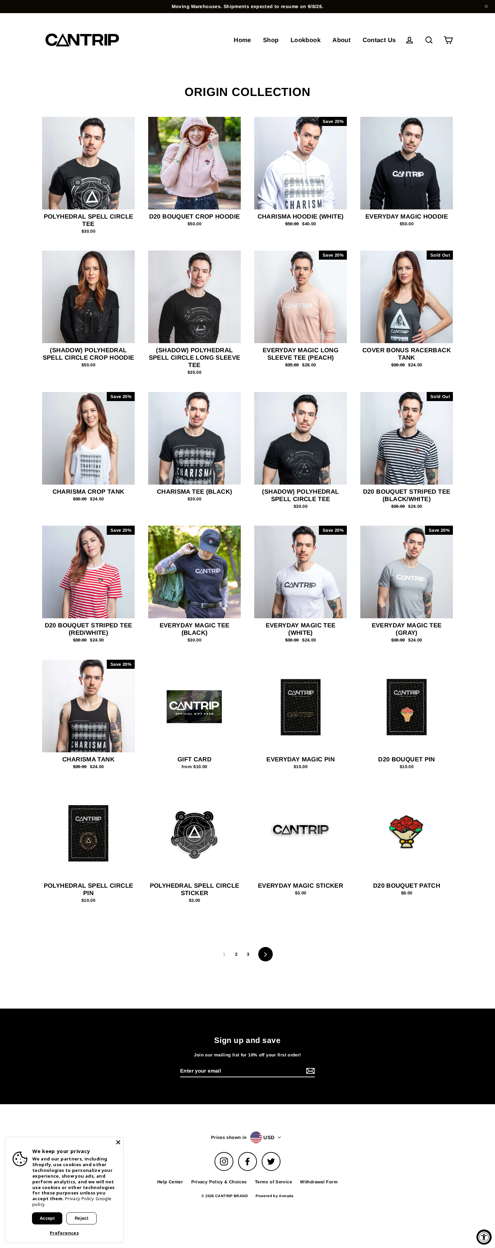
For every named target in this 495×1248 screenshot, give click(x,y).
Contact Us (379, 39)
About (341, 39)
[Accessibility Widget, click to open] (484, 1237)
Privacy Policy (79, 1198)
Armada (286, 1196)
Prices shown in (229, 1137)
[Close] (118, 1142)
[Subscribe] (309, 1071)
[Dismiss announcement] (486, 6)
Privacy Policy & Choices (219, 1181)
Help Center (170, 1181)
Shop (271, 39)
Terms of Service (273, 1181)
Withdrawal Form (319, 1181)
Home (242, 39)
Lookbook (306, 39)
